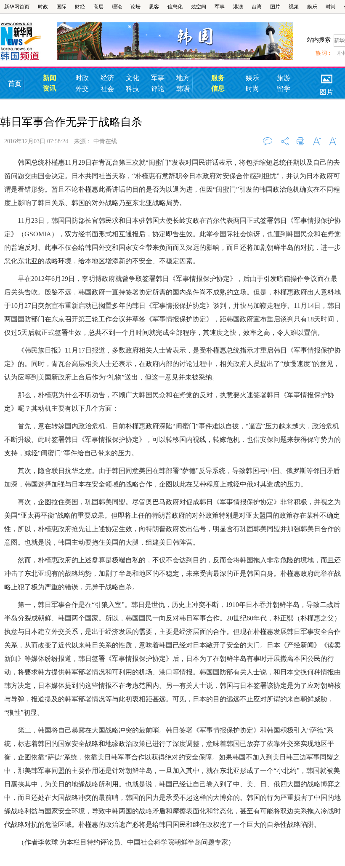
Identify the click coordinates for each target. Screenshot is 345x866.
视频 (294, 7)
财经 (80, 7)
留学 (283, 88)
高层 (98, 7)
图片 (275, 7)
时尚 (331, 7)
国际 (61, 7)
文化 (132, 77)
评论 (158, 88)
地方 (183, 77)
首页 (14, 83)
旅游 (283, 77)
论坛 (135, 7)
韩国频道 (28, 41)
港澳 (238, 7)
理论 (117, 7)
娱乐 (312, 7)
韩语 (183, 88)
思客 (154, 7)
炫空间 (198, 7)
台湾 (257, 7)
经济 (107, 77)
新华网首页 (16, 7)
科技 (132, 88)
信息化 (175, 7)
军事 (220, 7)
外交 (82, 88)
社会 (107, 88)
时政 (43, 7)
